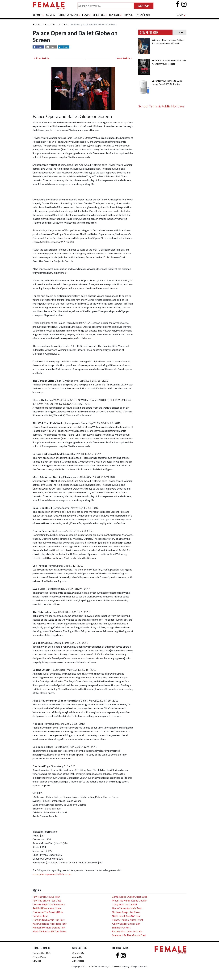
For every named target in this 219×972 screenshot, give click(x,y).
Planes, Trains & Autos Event (127, 919)
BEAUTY (37, 14)
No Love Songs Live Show (126, 912)
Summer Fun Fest (121, 927)
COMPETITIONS (149, 32)
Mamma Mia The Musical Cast (129, 935)
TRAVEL (128, 14)
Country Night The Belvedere (49, 904)
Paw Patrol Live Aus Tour (46, 896)
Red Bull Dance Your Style (47, 908)
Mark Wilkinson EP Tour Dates (50, 931)
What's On (49, 24)
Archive (63, 24)
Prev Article (42, 58)
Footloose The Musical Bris (48, 912)
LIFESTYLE (99, 14)
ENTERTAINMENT (68, 14)
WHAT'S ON (143, 14)
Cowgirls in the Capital (124, 904)
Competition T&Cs (42, 953)
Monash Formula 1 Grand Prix (49, 927)
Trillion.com (115, 966)
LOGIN (180, 14)
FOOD (85, 14)
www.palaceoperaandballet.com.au (52, 873)
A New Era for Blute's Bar (126, 923)
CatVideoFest (40, 915)
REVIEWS (114, 14)
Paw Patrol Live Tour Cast (47, 900)
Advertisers (78, 960)
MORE (181, 32)
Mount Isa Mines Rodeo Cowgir (129, 900)
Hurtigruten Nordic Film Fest (48, 919)
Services (37, 960)
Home (36, 24)
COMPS (50, 14)
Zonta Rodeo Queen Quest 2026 (129, 896)
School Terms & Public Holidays (161, 106)
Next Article (124, 58)
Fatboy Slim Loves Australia (127, 931)
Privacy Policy (39, 956)
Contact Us (78, 953)
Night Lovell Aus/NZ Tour (126, 915)
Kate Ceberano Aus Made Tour (50, 923)
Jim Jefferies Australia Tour (127, 908)
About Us (77, 956)
